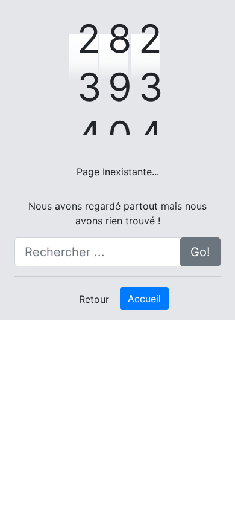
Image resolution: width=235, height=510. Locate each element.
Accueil (144, 298)
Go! (200, 252)
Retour (94, 299)
